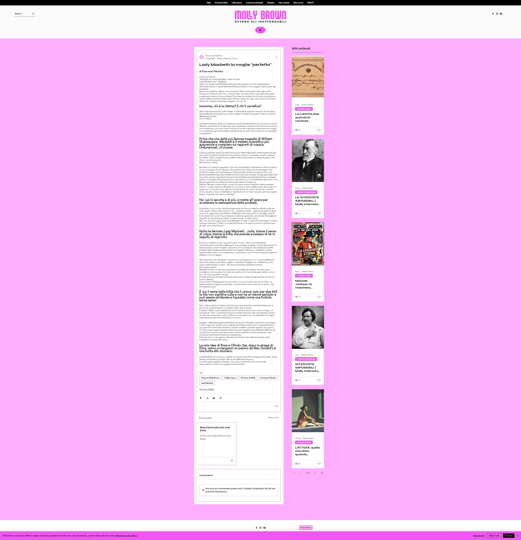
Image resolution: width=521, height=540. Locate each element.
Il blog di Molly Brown (210, 377)
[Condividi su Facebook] (200, 398)
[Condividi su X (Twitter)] (207, 398)
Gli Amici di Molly (248, 377)
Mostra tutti (273, 417)
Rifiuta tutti (494, 535)
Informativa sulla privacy (126, 535)
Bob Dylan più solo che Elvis (215, 429)
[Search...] (33, 13)
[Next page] (315, 472)
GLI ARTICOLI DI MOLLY (304, 109)
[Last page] (321, 472)
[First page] (294, 472)
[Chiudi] (517, 535)
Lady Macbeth (207, 383)
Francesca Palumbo (268, 377)
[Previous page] (300, 472)
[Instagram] (497, 13)
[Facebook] (493, 13)
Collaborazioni (230, 377)
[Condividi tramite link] (220, 398)
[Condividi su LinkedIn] (214, 398)
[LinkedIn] (501, 13)
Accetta (508, 535)
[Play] (260, 30)
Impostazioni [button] (479, 535)
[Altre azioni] (276, 57)
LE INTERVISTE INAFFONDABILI (306, 192)
